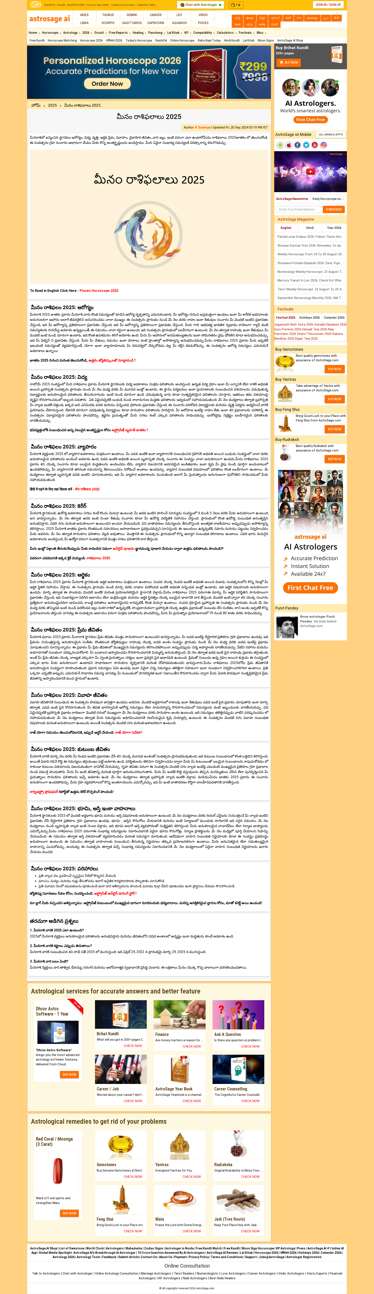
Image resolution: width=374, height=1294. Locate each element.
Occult (99, 32)
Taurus (108, 15)
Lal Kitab (249, 40)
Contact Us (149, 1257)
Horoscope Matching (62, 40)
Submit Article (128, 1257)
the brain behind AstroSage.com (318, 621)
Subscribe (334, 209)
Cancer (155, 15)
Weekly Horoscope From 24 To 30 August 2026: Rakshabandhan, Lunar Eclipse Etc (312, 254)
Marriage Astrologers (156, 1273)
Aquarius (179, 23)
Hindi (310, 228)
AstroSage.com (205, 1288)
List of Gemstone (71, 1248)
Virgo (203, 15)
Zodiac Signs (153, 1248)
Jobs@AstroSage (271, 1257)
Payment (180, 1257)
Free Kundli (37, 40)
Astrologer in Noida (179, 1248)
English (286, 228)
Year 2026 (334, 228)
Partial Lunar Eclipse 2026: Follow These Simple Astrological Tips (312, 237)
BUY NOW (69, 1074)
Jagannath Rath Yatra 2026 (294, 324)
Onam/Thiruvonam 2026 (314, 334)
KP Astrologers (169, 1278)
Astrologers (115, 1248)
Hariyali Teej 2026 (315, 329)
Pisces (203, 23)
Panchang (155, 32)
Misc (260, 32)
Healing (138, 32)
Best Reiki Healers (222, 1278)
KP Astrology (285, 1248)
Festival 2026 (285, 317)
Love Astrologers (233, 1273)
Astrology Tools (88, 1257)
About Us (165, 1257)
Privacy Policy (199, 1257)
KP (186, 32)
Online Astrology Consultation (117, 1273)
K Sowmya (202, 127)
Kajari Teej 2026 (306, 339)
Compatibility (203, 32)
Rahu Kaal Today (209, 40)
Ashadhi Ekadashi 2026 (330, 324)
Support (251, 1257)
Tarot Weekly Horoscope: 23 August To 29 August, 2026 (312, 289)
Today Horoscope (122, 4)
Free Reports (118, 32)
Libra (84, 23)
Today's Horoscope (139, 40)
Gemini (132, 15)
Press (301, 1248)
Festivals (245, 32)
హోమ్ (35, 105)
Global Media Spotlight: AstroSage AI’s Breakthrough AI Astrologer (87, 1252)
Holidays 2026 (309, 317)
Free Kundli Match (209, 1248)
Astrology (70, 32)
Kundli (61, 4)
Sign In (321, 4)
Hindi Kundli (232, 40)
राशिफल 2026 (114, 40)
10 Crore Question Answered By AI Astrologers (171, 1252)
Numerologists (208, 1273)
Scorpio (108, 23)
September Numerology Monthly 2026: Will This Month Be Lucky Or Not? (312, 298)
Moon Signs (266, 40)
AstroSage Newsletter (292, 199)
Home (33, 32)
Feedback (109, 1257)
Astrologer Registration (303, 1257)
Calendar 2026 (146, 4)
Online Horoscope (182, 40)
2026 (86, 32)
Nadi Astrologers (195, 1278)
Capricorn (155, 23)
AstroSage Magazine (296, 219)
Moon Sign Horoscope (258, 1248)
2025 (52, 105)
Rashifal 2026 (75, 4)
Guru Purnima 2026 (288, 329)
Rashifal (49, 4)
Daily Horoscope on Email (330, 199)
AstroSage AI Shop (290, 40)
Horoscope (50, 32)
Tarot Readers (184, 1273)
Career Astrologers (262, 1273)
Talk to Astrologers (46, 1273)
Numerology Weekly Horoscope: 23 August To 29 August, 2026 (312, 272)
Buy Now (291, 62)
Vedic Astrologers (291, 1273)
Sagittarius (132, 23)
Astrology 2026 (64, 1257)
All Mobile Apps (331, 134)
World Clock (95, 1248)
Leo (179, 15)
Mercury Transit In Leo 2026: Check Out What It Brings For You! (312, 280)
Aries (84, 15)
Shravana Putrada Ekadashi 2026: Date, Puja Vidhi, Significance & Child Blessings (312, 263)
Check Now (133, 1046)
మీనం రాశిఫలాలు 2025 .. (83, 105)
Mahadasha (134, 1248)
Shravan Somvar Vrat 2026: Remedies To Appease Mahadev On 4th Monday (312, 246)
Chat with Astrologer (201, 5)
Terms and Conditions (227, 1257)
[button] (45, 72)
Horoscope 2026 (97, 4)
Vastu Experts (317, 1273)
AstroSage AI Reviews (222, 1252)
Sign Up (335, 4)
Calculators (225, 32)
